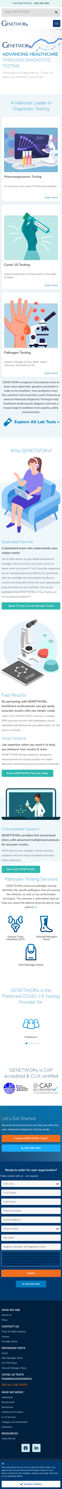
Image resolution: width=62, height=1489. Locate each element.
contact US (10, 1326)
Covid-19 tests (13, 1374)
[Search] (56, 13)
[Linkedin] (36, 1448)
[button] (31, 606)
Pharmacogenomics (17, 1379)
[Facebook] (25, 1448)
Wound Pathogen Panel (46, 938)
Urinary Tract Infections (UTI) (15, 938)
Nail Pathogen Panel (31, 965)
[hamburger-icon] (56, 23)
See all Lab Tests (14, 1385)
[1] (35, 907)
